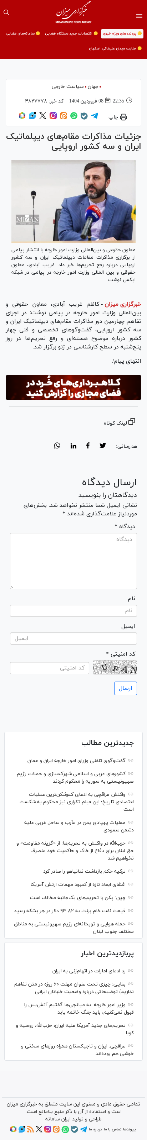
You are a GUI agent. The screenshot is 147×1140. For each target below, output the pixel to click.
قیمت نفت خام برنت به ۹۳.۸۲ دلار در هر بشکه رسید (70, 911)
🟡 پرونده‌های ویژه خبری (122, 33)
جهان (93, 86)
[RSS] (30, 1131)
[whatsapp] (57, 446)
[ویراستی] (32, 118)
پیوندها (129, 1129)
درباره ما (95, 1129)
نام (131, 599)
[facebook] (88, 446)
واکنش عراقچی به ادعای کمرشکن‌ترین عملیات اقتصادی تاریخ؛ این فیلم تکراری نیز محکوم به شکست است (77, 802)
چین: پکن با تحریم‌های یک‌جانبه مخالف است (78, 897)
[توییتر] (42, 118)
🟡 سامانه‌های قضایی (23, 33)
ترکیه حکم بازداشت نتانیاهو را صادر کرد (84, 871)
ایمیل (128, 626)
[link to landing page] (73, 12)
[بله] (84, 118)
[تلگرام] (94, 118)
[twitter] (103, 447)
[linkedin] (73, 446)
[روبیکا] (22, 118)
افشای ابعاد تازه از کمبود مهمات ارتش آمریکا (78, 884)
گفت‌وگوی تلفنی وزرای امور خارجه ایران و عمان (76, 760)
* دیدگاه (125, 527)
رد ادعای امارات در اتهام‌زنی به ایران (89, 971)
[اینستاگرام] (53, 118)
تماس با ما (112, 1129)
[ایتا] (63, 118)
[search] (6, 12)
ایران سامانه (58, 1119)
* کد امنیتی (120, 654)
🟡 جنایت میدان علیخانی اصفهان (115, 48)
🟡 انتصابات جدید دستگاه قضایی (71, 33)
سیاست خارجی (68, 86)
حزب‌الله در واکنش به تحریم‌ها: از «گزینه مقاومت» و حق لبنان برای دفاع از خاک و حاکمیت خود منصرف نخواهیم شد (75, 851)
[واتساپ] (73, 118)
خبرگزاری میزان (123, 304)
